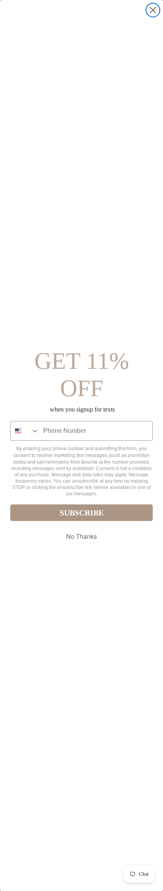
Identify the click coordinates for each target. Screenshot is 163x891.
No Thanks (81, 536)
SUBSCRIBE (82, 512)
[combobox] (25, 430)
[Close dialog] (153, 10)
